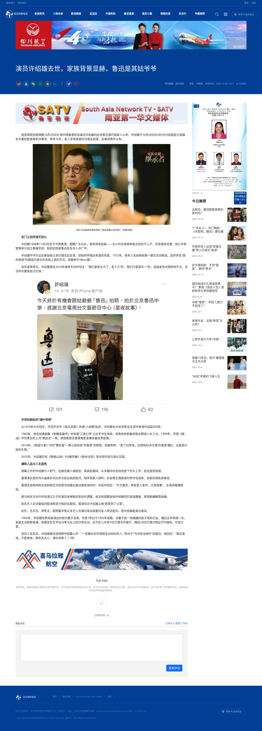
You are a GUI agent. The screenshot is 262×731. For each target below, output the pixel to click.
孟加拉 (93, 13)
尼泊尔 (182, 13)
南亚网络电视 (21, 13)
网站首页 (22, 2)
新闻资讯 (40, 13)
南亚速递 (129, 13)
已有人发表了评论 (177, 623)
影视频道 (76, 13)
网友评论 (20, 623)
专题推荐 (200, 13)
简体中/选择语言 (246, 14)
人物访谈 (58, 13)
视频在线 (165, 13)
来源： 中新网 (196, 83)
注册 (253, 2)
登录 (246, 2)
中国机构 (110, 13)
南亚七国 (147, 13)
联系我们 (10, 2)
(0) (107, 615)
